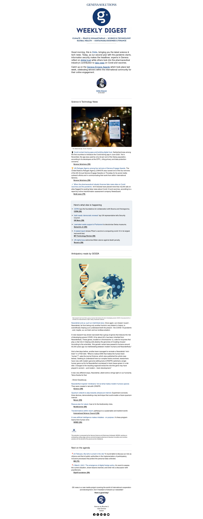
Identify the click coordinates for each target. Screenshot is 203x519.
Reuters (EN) (78, 242)
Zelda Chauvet (101, 91)
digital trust (86, 59)
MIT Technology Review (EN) (84, 236)
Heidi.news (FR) (79, 194)
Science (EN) (78, 389)
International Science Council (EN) (86, 413)
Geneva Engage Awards (98, 66)
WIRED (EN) (77, 422)
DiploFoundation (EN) (81, 472)
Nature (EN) (77, 400)
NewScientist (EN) (80, 407)
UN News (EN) (79, 220)
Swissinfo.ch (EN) (80, 227)
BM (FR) (76, 461)
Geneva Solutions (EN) (82, 164)
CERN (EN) (78, 211)
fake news (99, 62)
